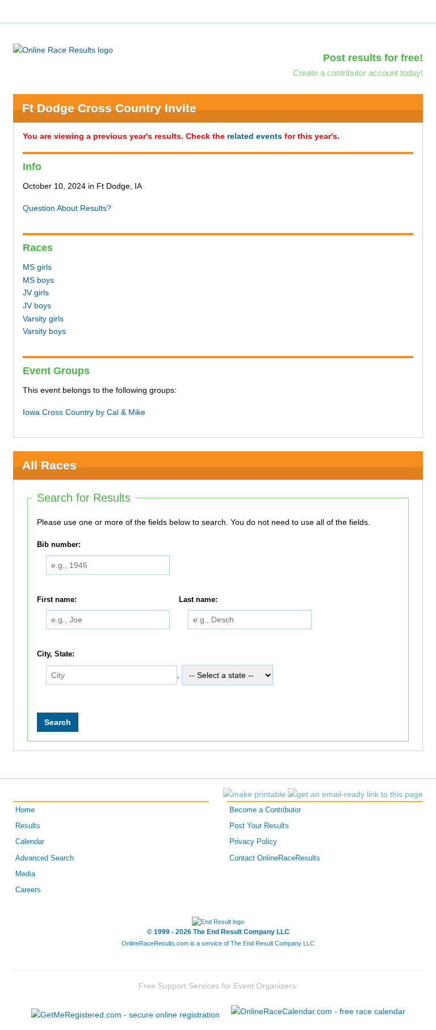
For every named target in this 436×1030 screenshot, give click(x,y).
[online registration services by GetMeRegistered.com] (125, 1011)
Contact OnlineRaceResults (274, 858)
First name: (57, 600)
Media (25, 874)
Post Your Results (259, 826)
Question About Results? (67, 208)
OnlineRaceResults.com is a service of (218, 943)
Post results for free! (373, 57)
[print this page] (254, 794)
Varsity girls (43, 318)
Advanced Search (44, 858)
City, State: (55, 654)
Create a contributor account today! (358, 73)
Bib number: (59, 545)
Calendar (29, 842)
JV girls (36, 292)
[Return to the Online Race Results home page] (63, 49)
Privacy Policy (253, 842)
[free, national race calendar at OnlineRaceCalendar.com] (318, 1011)
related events (254, 136)
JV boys (37, 305)
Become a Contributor (265, 810)
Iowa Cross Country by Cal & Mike (84, 412)
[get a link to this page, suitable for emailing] (355, 794)
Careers (28, 890)
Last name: (198, 600)
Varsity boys (44, 331)
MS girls (37, 267)
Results (27, 826)
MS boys (38, 280)
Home (25, 810)
